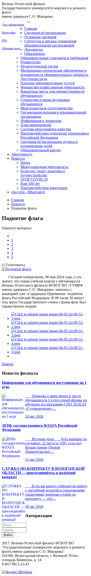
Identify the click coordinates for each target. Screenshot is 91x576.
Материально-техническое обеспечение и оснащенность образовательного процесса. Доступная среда (55, 74)
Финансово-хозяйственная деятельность (52, 87)
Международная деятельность (44, 167)
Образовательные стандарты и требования (54, 58)
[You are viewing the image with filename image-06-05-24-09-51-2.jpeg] (50, 327)
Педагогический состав (39, 66)
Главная (30, 28)
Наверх (8, 364)
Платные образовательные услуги (48, 83)
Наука (25, 163)
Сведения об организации (45, 33)
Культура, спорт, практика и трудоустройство (43, 173)
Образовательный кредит (41, 150)
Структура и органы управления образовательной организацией (50, 43)
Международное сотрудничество (47, 108)
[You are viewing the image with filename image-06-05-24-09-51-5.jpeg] (50, 352)
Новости (18, 158)
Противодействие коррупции (44, 188)
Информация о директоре (41, 121)
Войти (8, 535)
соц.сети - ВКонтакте (28, 192)
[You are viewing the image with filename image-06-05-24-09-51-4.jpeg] (50, 344)
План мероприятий (36, 125)
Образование (34, 54)
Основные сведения (40, 37)
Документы (33, 49)
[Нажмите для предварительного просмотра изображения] (16, 269)
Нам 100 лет (30, 184)
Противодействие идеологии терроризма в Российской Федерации (55, 135)
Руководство (31, 62)
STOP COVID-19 (34, 179)
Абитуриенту (21, 154)
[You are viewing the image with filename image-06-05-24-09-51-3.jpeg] (50, 335)
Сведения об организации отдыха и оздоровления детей (49, 144)
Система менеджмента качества (46, 129)
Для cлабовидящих (13, 24)
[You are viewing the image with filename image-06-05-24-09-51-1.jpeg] (50, 318)
